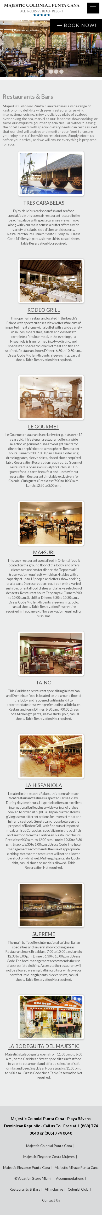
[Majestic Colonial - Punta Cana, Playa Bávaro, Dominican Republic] (42, 10)
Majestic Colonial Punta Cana (49, 1146)
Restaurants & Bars (24, 1189)
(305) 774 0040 (58, 1133)
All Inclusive (54, 1189)
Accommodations (70, 1178)
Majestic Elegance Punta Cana (26, 1167)
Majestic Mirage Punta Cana (77, 1167)
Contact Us (51, 1200)
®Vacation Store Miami (32, 1178)
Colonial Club (78, 1189)
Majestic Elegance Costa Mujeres (49, 1157)
